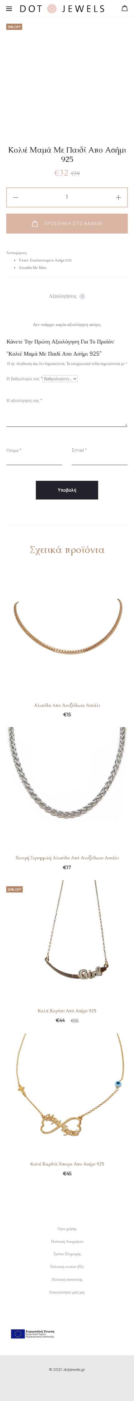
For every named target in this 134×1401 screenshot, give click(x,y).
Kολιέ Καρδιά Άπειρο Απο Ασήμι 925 (67, 1164)
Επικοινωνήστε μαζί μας (67, 1292)
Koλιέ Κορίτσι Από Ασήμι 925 (67, 1011)
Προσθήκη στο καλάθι (73, 223)
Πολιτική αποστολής (67, 1279)
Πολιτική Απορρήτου (67, 1241)
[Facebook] (60, 1387)
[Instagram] (74, 1387)
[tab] (67, 296)
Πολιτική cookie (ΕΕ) (67, 1266)
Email (79, 450)
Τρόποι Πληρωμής (67, 1254)
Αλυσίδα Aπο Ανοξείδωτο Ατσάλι (67, 705)
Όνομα (14, 450)
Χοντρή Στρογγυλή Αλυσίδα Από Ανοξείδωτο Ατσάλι (67, 858)
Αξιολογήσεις (66, 296)
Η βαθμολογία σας (24, 378)
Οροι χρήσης (67, 1228)
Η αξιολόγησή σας (24, 400)
